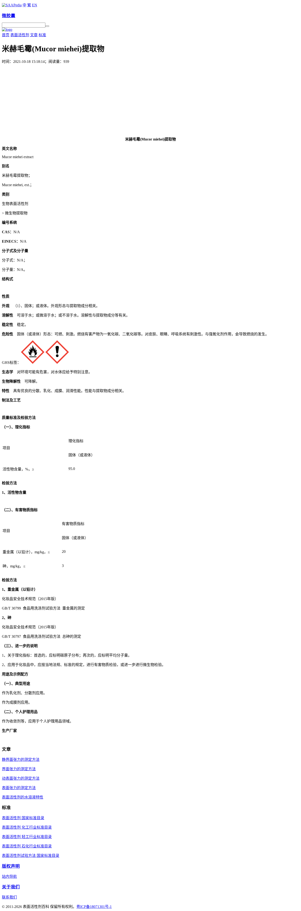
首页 (5, 35)
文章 (34, 35)
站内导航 (9, 877)
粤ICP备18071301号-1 (94, 907)
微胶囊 (8, 15)
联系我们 (9, 897)
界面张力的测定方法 (19, 769)
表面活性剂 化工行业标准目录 (27, 827)
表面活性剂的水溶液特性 (22, 797)
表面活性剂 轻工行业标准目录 (27, 837)
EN (34, 5)
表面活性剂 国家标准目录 (23, 818)
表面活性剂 (19, 35)
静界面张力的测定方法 (21, 760)
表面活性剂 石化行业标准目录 (27, 846)
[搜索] (47, 26)
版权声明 (11, 866)
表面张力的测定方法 (19, 788)
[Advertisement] (150, 99)
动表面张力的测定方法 (21, 778)
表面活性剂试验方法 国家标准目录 (30, 856)
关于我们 (11, 886)
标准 (42, 35)
